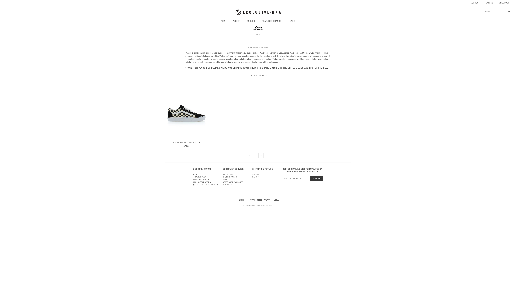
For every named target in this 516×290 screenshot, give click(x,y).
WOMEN (237, 21)
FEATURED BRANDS (271, 21)
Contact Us (228, 185)
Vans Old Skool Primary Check (186, 142)
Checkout (504, 2)
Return (255, 177)
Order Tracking (230, 177)
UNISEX (251, 21)
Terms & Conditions (202, 179)
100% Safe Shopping (202, 182)
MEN (223, 21)
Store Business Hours (233, 182)
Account (475, 2)
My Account (228, 174)
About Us (197, 174)
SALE (292, 21)
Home (250, 47)
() (490, 2)
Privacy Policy (199, 177)
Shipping (256, 174)
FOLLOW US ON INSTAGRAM (207, 185)
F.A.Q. (225, 179)
